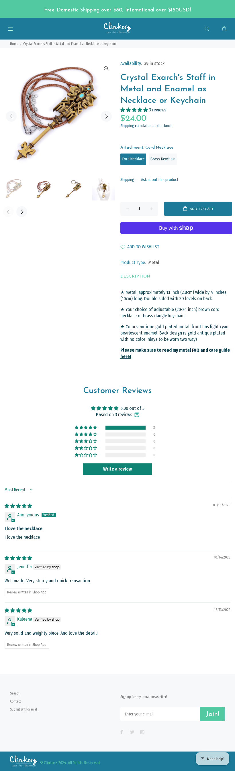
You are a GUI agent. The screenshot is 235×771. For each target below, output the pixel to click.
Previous (11, 116)
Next (106, 116)
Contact (15, 701)
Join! (212, 714)
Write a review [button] (117, 469)
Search (14, 693)
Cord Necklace (133, 159)
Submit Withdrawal (23, 709)
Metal (153, 262)
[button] (134, 110)
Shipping (127, 125)
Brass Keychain (162, 159)
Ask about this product (159, 179)
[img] (18, 506)
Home (14, 44)
